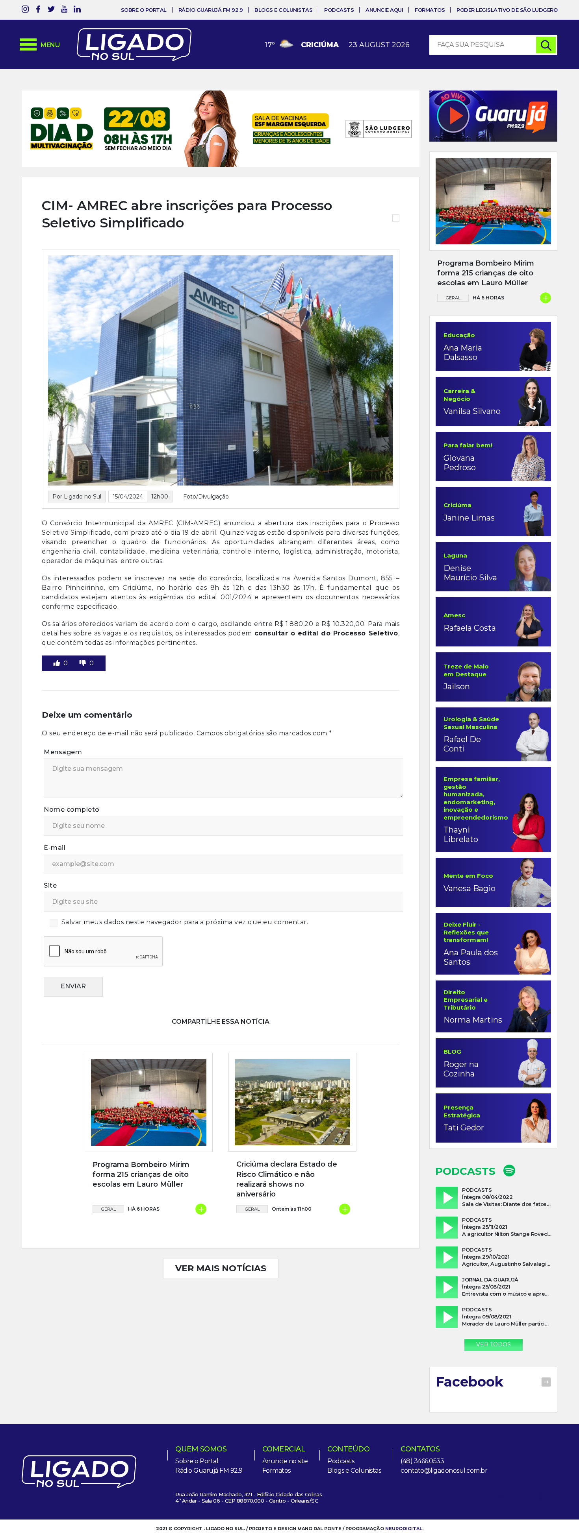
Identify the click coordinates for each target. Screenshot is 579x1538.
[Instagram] (25, 10)
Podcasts (339, 10)
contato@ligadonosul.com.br (444, 1470)
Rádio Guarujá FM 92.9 (210, 10)
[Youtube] (64, 10)
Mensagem (63, 752)
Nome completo (72, 809)
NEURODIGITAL (403, 1528)
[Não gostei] (83, 663)
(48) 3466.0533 (422, 1461)
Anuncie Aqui (384, 10)
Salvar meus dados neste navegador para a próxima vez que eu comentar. (184, 922)
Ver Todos (493, 1344)
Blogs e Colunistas (283, 10)
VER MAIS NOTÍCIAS (220, 1268)
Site (50, 885)
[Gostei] (57, 663)
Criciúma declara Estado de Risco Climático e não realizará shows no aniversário (286, 1179)
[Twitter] (51, 10)
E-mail (54, 847)
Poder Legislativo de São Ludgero (507, 10)
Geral (108, 1209)
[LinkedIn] (77, 10)
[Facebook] (38, 10)
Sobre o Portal (144, 10)
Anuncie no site (285, 1461)
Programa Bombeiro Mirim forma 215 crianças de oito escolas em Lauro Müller (141, 1174)
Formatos (430, 10)
